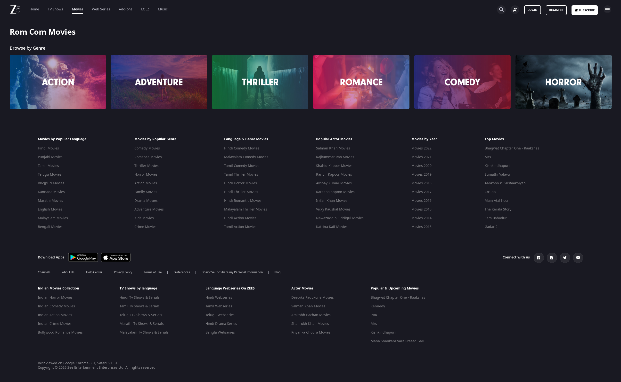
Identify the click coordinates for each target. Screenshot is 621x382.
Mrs (488, 157)
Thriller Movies (146, 165)
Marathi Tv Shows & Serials (142, 323)
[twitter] (565, 258)
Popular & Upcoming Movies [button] (395, 288)
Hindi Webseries (218, 297)
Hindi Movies (48, 148)
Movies (77, 9)
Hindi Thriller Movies (241, 192)
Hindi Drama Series (221, 323)
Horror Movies (145, 174)
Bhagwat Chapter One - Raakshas (512, 148)
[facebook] (539, 258)
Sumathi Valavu (497, 174)
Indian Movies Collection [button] (58, 288)
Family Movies (145, 192)
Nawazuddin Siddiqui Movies (340, 218)
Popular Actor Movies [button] (334, 139)
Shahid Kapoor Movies (334, 165)
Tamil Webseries (218, 306)
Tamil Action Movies (240, 226)
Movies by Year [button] (424, 139)
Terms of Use (153, 272)
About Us (68, 272)
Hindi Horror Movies (240, 183)
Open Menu (607, 9)
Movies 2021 (421, 157)
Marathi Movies (50, 200)
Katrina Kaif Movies (332, 226)
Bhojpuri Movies (51, 183)
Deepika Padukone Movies (312, 297)
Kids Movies (144, 218)
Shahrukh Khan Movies (310, 323)
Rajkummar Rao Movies (335, 157)
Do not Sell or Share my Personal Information (232, 272)
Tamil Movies (48, 165)
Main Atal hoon (497, 200)
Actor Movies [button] (302, 288)
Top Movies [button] (494, 139)
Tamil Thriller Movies (241, 174)
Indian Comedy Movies (56, 306)
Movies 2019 (421, 174)
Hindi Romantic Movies (242, 200)
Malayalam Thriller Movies (245, 209)
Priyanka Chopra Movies (310, 332)
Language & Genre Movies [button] (246, 139)
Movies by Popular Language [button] (62, 139)
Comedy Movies (147, 148)
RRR (374, 315)
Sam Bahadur (496, 218)
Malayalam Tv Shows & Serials (144, 332)
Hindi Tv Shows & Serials (140, 297)
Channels (44, 272)
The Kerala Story (498, 209)
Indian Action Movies (55, 315)
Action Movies (145, 183)
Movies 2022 (421, 148)
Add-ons (125, 9)
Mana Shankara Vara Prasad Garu (398, 341)
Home (34, 9)
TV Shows (55, 9)
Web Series (101, 9)
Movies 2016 (421, 200)
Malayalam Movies (53, 218)
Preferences (181, 272)
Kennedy (378, 306)
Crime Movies (145, 226)
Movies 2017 (421, 192)
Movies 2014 (421, 218)
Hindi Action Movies (240, 218)
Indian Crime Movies (55, 323)
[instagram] (552, 258)
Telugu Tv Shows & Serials (141, 315)
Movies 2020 (421, 165)
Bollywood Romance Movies (60, 332)
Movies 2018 (421, 183)
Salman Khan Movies (333, 148)
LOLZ (145, 9)
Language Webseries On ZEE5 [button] (230, 288)
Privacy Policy (123, 272)
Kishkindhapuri (497, 165)
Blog (277, 272)
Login (533, 10)
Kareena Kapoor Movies (335, 192)
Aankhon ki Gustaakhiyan (505, 183)
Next (616, 77)
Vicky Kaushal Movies (333, 209)
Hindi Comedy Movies (241, 148)
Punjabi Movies (50, 157)
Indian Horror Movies (55, 297)
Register (556, 10)
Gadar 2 (491, 226)
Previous (5, 77)
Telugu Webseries (220, 315)
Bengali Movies (50, 226)
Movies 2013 (421, 226)
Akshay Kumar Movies (334, 183)
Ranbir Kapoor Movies (334, 174)
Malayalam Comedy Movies (246, 157)
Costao (490, 192)
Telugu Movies (49, 174)
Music (163, 9)
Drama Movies (146, 200)
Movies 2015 (421, 209)
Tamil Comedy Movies (241, 165)
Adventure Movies (149, 209)
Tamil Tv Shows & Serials (140, 306)
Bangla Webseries (220, 332)
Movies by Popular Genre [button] (155, 139)
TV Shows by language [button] (138, 288)
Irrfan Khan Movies (331, 200)
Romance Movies (148, 157)
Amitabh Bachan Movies (311, 315)
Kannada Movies (51, 192)
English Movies (50, 209)
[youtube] (578, 258)
